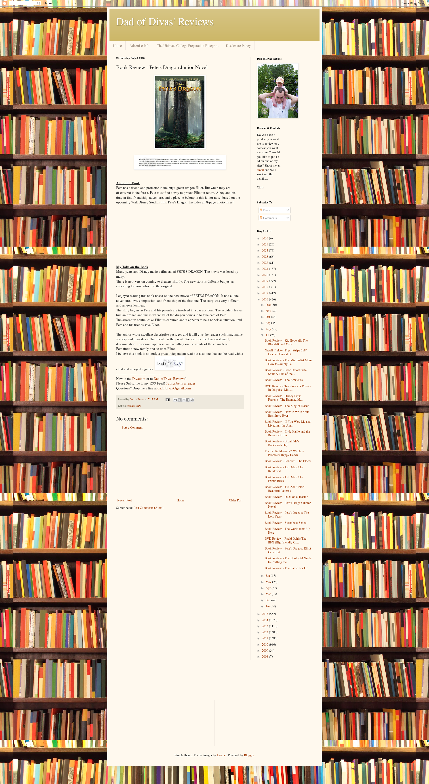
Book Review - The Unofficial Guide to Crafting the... (288, 560)
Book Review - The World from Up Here (287, 530)
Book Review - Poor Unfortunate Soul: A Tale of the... (286, 372)
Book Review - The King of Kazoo (287, 406)
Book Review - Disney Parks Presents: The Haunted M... (284, 398)
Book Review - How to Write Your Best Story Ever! (287, 414)
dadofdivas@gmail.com (174, 388)
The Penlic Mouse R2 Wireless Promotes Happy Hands (284, 453)
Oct (268, 317)
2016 (265, 299)
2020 (265, 275)
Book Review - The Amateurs (284, 380)
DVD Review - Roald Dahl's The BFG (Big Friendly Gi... (285, 540)
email (260, 170)
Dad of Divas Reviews (169, 378)
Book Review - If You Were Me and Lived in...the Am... (288, 423)
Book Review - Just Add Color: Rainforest (285, 469)
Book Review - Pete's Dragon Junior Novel (288, 505)
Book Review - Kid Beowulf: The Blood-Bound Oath (286, 342)
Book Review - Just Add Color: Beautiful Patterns (285, 489)
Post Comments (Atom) (149, 507)
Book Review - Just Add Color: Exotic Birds (285, 479)
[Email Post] (167, 399)
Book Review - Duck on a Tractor (286, 496)
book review (134, 406)
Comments (269, 218)
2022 (265, 262)
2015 (265, 614)
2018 (265, 287)
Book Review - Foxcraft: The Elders (288, 461)
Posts (266, 210)
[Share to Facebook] (188, 400)
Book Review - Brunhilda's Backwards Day (282, 443)
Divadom (138, 378)
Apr (268, 588)
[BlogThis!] (179, 400)
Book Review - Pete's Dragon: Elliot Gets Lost (288, 550)
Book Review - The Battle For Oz (286, 568)
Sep (268, 323)
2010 (265, 644)
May (269, 582)
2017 (265, 293)
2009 (265, 650)
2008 (265, 656)
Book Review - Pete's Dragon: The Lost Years (287, 514)
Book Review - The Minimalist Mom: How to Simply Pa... (289, 362)
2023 (265, 256)
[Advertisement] (179, 464)
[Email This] (175, 400)
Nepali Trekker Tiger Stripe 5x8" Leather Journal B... (286, 352)
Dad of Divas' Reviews (165, 21)
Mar (269, 594)
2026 (265, 238)
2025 (265, 244)
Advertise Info (139, 45)
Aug (269, 329)
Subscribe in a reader (180, 383)
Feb (268, 600)
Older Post (235, 500)
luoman (221, 755)
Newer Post (124, 500)
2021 (265, 268)
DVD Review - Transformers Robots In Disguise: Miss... (288, 388)
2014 (265, 620)
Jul (268, 335)
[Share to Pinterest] (192, 400)
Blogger (249, 755)
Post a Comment (132, 427)
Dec (268, 304)
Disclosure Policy (238, 45)
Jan (268, 606)
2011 (265, 638)
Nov (269, 311)
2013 (265, 626)
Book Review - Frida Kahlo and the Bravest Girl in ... (287, 433)
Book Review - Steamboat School (286, 522)
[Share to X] (183, 400)
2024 (265, 250)
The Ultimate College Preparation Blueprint (187, 45)
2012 (265, 632)
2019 (265, 281)
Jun (268, 575)
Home (117, 45)
